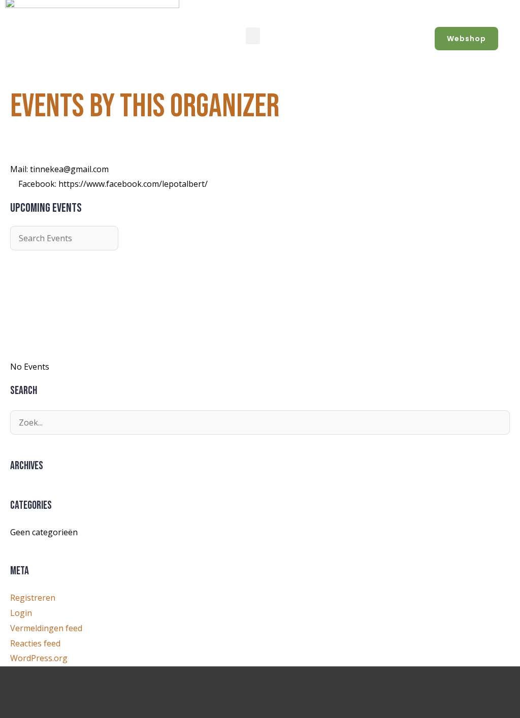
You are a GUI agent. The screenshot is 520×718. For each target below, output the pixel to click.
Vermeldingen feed (46, 628)
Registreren (32, 597)
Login (21, 612)
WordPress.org (39, 658)
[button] (253, 35)
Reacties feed (35, 643)
